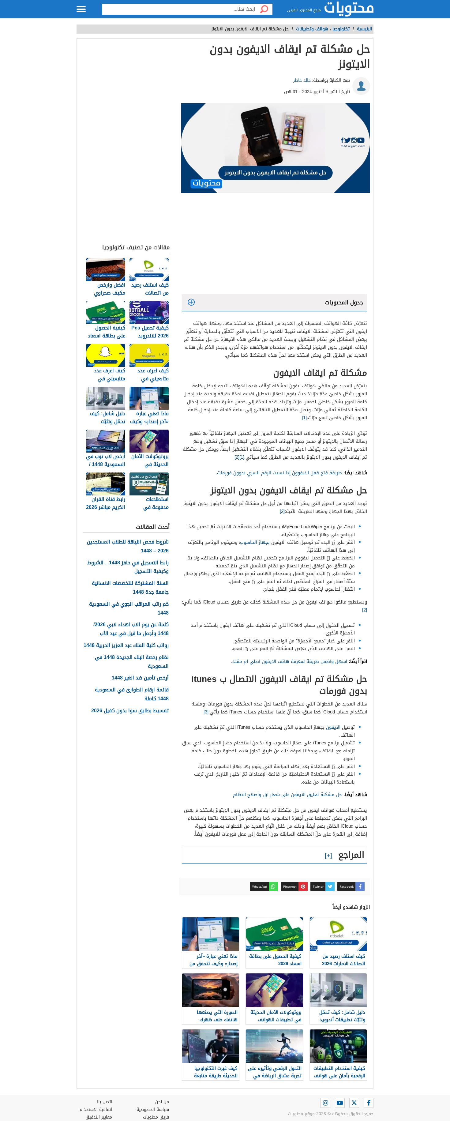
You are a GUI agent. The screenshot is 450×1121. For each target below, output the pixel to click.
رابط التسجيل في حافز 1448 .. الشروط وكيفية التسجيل (128, 567)
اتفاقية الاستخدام (96, 1109)
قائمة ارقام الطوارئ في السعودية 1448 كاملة (132, 694)
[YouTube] (340, 1103)
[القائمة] (81, 9)
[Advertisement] (274, 245)
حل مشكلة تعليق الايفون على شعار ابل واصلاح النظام (287, 794)
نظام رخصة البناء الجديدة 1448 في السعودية (132, 662)
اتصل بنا (104, 1102)
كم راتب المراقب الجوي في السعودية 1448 (129, 609)
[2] (236, 457)
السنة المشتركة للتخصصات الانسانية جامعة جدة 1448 (130, 588)
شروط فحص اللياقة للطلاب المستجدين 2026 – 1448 (128, 546)
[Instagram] (325, 1103)
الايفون (333, 727)
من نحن (162, 1102)
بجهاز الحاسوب (255, 542)
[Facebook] (368, 1103)
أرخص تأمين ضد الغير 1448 (140, 678)
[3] (206, 712)
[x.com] (354, 1103)
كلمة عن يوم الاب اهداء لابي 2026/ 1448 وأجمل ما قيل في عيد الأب (131, 629)
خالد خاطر (302, 80)
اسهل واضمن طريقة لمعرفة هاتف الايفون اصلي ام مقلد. (289, 661)
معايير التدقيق (98, 1117)
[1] (304, 417)
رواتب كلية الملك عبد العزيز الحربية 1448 (126, 645)
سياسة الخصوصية (153, 1109)
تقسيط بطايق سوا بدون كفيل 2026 (130, 710)
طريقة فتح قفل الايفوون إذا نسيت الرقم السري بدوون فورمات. (279, 472)
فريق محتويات (156, 1117)
